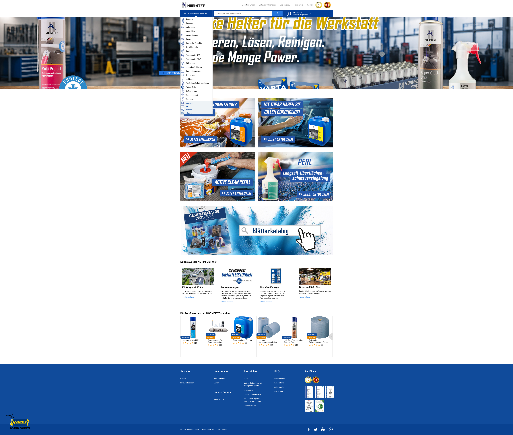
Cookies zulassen (344, 407)
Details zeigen (188, 430)
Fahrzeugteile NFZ (193, 55)
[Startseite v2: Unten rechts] (295, 176)
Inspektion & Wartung (194, 67)
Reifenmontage (191, 91)
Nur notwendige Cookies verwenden (344, 417)
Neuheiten (189, 19)
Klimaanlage (190, 75)
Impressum (248, 390)
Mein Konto (297, 12)
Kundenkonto (279, 383)
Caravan (189, 39)
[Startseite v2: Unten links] (217, 122)
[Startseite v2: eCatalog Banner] (256, 230)
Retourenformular (187, 383)
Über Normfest (219, 379)
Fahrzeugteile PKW (193, 59)
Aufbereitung (190, 27)
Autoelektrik (190, 31)
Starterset (189, 23)
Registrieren (304, 14)
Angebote (189, 103)
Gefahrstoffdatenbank (267, 5)
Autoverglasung (192, 35)
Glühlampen (190, 63)
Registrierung (279, 379)
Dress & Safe (218, 399)
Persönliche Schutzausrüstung (197, 83)
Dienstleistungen (248, 5)
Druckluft (189, 51)
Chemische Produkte (194, 43)
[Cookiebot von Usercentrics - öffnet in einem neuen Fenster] (163, 430)
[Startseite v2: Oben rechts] (217, 176)
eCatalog (189, 113)
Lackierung (190, 79)
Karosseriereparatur (193, 71)
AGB (246, 379)
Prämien (189, 110)
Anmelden (296, 14)
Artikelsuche (279, 387)
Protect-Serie (191, 87)
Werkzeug (189, 99)
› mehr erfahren (188, 297)
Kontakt (310, 5)
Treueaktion (298, 5)
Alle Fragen (278, 391)
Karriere (216, 383)
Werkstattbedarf (192, 95)
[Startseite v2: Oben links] (295, 122)
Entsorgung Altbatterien (253, 394)
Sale (187, 107)
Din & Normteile (192, 47)
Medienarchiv (285, 5)
